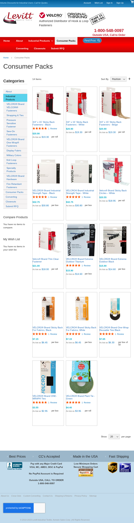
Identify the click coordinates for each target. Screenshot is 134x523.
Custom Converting (32, 496)
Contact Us (48, 496)
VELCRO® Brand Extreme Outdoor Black (112, 260)
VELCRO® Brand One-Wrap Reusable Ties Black (114, 328)
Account (87, 3)
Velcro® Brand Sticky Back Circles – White (113, 191)
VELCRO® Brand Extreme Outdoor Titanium (79, 260)
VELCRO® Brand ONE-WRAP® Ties (45, 397)
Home (6, 58)
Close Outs (16, 496)
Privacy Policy (81, 496)
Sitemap (93, 496)
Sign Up (120, 3)
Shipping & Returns (63, 496)
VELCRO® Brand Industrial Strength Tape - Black (46, 191)
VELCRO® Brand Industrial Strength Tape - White (80, 191)
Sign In (109, 3)
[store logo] (21, 24)
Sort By (105, 79)
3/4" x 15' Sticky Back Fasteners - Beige (110, 123)
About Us (5, 496)
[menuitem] (19, 41)
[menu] (40, 44)
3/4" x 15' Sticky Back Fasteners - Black (44, 123)
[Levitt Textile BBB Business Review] (14, 466)
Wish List (99, 3)
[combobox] (92, 40)
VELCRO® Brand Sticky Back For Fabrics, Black (48, 328)
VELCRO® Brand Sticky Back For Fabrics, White (81, 328)
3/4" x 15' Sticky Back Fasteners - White (77, 123)
